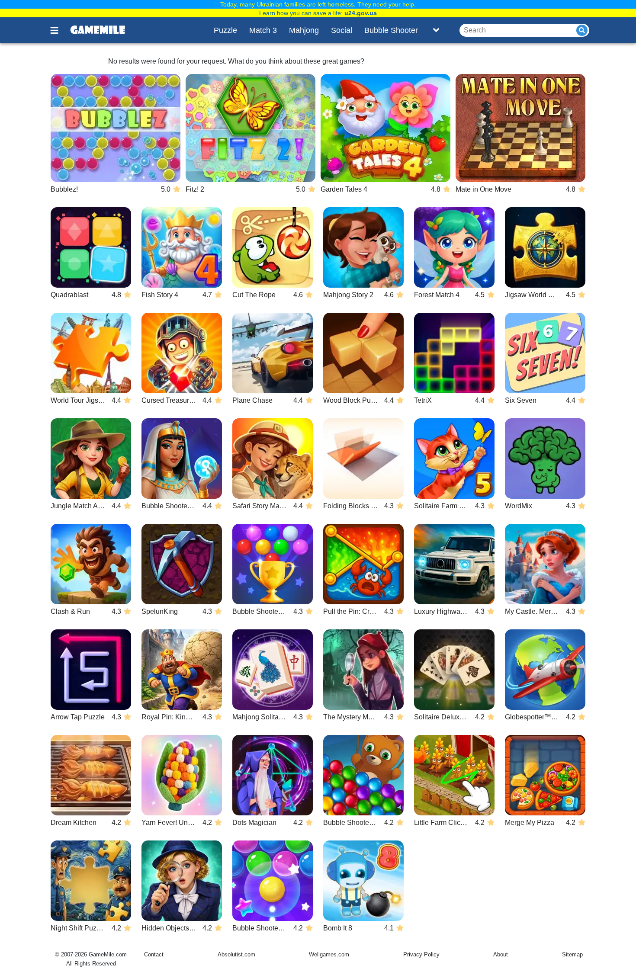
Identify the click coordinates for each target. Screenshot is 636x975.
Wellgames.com (329, 954)
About (500, 954)
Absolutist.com (236, 954)
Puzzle (225, 30)
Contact (154, 954)
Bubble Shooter (391, 30)
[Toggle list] (436, 30)
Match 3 (263, 30)
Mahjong (304, 30)
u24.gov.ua (360, 13)
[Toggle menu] (59, 30)
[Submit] (582, 30)
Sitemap (572, 954)
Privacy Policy (421, 954)
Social (341, 30)
